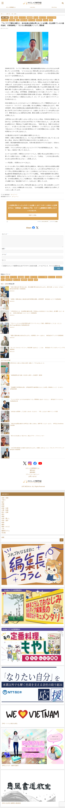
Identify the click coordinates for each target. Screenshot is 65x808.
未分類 (4, 532)
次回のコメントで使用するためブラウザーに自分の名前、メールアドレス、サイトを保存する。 (32, 265)
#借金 (16, 17)
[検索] (61, 540)
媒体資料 (32, 472)
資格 (3, 516)
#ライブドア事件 (51, 17)
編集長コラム (6, 530)
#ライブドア (43, 17)
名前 (3, 248)
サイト (4, 260)
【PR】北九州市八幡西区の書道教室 (11, 803)
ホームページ (14, 194)
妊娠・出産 (5, 508)
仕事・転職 (5, 510)
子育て (4, 500)
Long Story (32, 7)
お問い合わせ (32, 476)
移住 (3, 514)
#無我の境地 (24, 20)
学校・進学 (5, 520)
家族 (3, 522)
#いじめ (36, 17)
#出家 (51, 20)
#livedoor (45, 20)
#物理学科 (39, 20)
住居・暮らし (6, 518)
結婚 (3, 506)
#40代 (11, 17)
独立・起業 (5, 17)
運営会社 (32, 470)
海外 (3, 502)
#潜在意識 (12, 20)
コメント (5, 234)
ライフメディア (45, 221)
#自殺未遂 (29, 17)
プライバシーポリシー (32, 474)
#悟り (17, 20)
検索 (3, 537)
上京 (3, 528)
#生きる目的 (32, 20)
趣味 (3, 524)
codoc (56, 221)
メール (4, 254)
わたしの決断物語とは (10, 7)
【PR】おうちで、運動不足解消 (10, 765)
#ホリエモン (5, 20)
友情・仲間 (5, 498)
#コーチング (22, 17)
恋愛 (3, 504)
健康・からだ (6, 526)
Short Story (54, 7)
